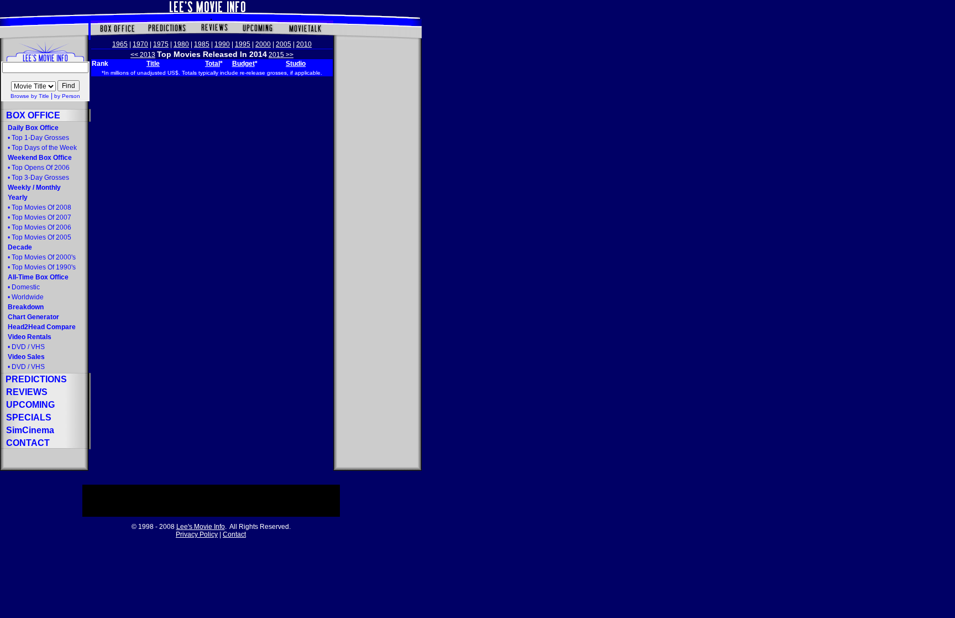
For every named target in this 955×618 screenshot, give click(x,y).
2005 (283, 44)
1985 (201, 44)
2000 (263, 44)
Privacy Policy (197, 534)
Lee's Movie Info (200, 527)
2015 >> (281, 55)
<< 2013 (142, 55)
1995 (242, 44)
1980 (181, 44)
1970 (140, 44)
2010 (304, 44)
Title (153, 63)
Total (212, 63)
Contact (234, 534)
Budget (243, 63)
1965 (120, 44)
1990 (222, 44)
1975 (161, 44)
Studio (296, 63)
